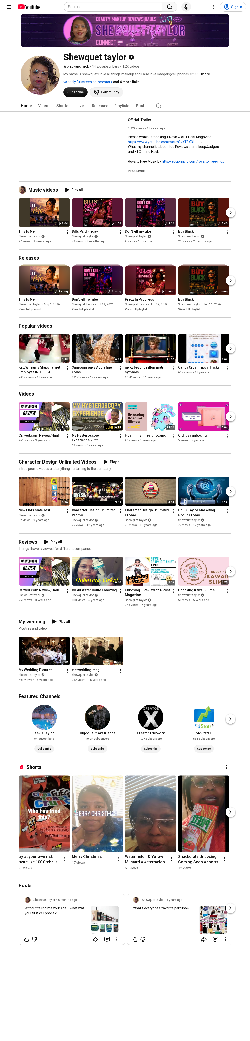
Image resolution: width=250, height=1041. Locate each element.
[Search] (169, 7)
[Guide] (9, 7)
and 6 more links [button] (126, 82)
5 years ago (174, 900)
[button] (136, 171)
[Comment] (107, 939)
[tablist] (125, 106)
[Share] (95, 939)
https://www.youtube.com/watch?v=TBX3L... (162, 142)
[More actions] (67, 232)
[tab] (26, 106)
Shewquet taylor (29, 236)
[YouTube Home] (29, 7)
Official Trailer (139, 120)
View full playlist (30, 309)
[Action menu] (117, 939)
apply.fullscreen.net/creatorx (89, 82)
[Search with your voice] (186, 7)
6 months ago (67, 900)
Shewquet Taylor (30, 304)
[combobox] (114, 7)
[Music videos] (23, 190)
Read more (136, 171)
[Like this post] (27, 939)
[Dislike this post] (34, 939)
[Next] (230, 212)
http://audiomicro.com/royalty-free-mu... (193, 161)
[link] (72, 921)
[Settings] (213, 7)
